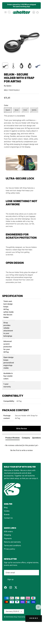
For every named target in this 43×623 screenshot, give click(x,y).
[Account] (32, 12)
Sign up (10, 579)
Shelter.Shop (13, 617)
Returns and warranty (12, 542)
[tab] (12, 438)
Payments (8, 538)
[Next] (37, 5)
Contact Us (8, 518)
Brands (6, 514)
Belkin (9, 86)
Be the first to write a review (21, 450)
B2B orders (8, 531)
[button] (21, 450)
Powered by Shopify (24, 617)
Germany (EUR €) (12, 611)
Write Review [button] (21, 428)
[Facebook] (5, 587)
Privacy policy (9, 549)
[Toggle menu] (5, 12)
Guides (6, 511)
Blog (5, 507)
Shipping (7, 535)
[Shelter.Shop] (21, 12)
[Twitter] (15, 587)
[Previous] (5, 5)
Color (6, 105)
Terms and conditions (12, 545)
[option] (21, 38)
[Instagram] (10, 587)
